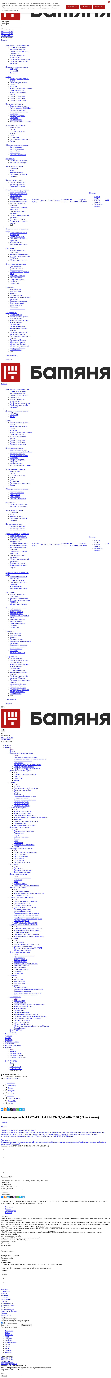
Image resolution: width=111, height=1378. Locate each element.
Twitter (10, 1088)
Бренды (4, 1317)
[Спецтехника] (19, 246)
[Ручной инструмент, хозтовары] (19, 188)
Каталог (13, 751)
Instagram (11, 1091)
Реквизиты (5, 1307)
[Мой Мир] (8, 1109)
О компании (5, 1291)
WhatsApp (9, 1335)
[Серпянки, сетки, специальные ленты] (19, 227)
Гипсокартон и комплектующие (25, 757)
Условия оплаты (7, 1303)
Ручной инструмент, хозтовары (25, 901)
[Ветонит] (19, 358)
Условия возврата (7, 1309)
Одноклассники (14, 1098)
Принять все (72, 7)
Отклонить (99, 7)
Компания (4, 1289)
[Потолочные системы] (19, 178)
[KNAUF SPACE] (19, 354)
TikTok (7, 1344)
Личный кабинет (7, 30)
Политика (4, 1297)
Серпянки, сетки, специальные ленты (28, 928)
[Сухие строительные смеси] (19, 262)
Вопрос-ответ (6, 1315)
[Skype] (20, 1109)
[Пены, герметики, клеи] (19, 165)
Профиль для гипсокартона (89, 1142)
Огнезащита (18, 868)
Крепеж (17, 786)
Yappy (7, 1346)
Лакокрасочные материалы (24, 831)
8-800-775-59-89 (7, 32)
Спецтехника (19, 942)
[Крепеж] (19, 75)
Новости (4, 1293)
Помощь (13, 1051)
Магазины (4, 1295)
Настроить (86, 7)
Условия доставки (7, 1305)
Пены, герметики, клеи (22, 878)
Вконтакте (12, 1085)
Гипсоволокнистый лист (42, 1142)
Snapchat (8, 1350)
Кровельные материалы (22, 811)
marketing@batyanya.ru (11, 1078)
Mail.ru (10, 1104)
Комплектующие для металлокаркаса (65, 1142)
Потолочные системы (22, 891)
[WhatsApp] (17, 1109)
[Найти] (2, 28)
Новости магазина (10, 1323)
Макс (7, 1348)
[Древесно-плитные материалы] (19, 65)
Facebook (11, 1083)
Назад (12, 749)
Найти (4, 1376)
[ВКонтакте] (2, 1109)
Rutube (7, 1333)
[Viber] (14, 1109)
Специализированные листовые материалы (17, 1142)
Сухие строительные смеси (24, 956)
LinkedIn (8, 1352)
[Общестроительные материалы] (19, 143)
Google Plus (12, 1101)
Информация (6, 1299)
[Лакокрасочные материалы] (19, 124)
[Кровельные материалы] (19, 102)
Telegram (11, 1093)
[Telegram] (23, 1109)
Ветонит (70, 1136)
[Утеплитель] (19, 285)
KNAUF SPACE (61, 1136)
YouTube (11, 1096)
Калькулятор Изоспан (9, 1311)
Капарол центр (19, 1001)
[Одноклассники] (5, 1109)
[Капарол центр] (19, 311)
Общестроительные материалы (25, 852)
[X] (11, 1109)
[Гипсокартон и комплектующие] (19, 44)
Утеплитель (18, 979)
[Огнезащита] (19, 157)
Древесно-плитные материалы (25, 774)
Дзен (7, 1337)
